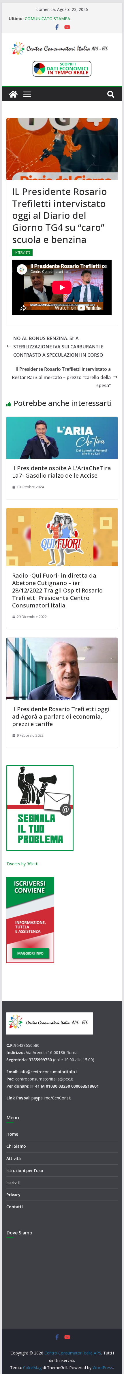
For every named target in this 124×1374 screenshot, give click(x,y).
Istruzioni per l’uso (24, 1170)
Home (12, 1134)
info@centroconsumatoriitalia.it (49, 1071)
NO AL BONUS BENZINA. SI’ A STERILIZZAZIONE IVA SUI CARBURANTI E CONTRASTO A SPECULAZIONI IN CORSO (58, 346)
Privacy (13, 1194)
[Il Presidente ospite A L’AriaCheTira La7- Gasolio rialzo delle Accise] (61, 438)
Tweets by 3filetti (22, 864)
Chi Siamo (16, 1146)
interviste (22, 252)
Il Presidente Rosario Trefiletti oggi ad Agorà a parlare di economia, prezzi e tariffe (61, 716)
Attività (13, 1158)
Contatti (14, 1206)
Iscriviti (13, 1182)
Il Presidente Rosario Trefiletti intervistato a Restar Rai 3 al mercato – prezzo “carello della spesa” (61, 377)
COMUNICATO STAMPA (47, 18)
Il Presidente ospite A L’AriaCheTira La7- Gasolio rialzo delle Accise (61, 471)
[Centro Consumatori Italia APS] (13, 94)
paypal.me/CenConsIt (51, 1098)
